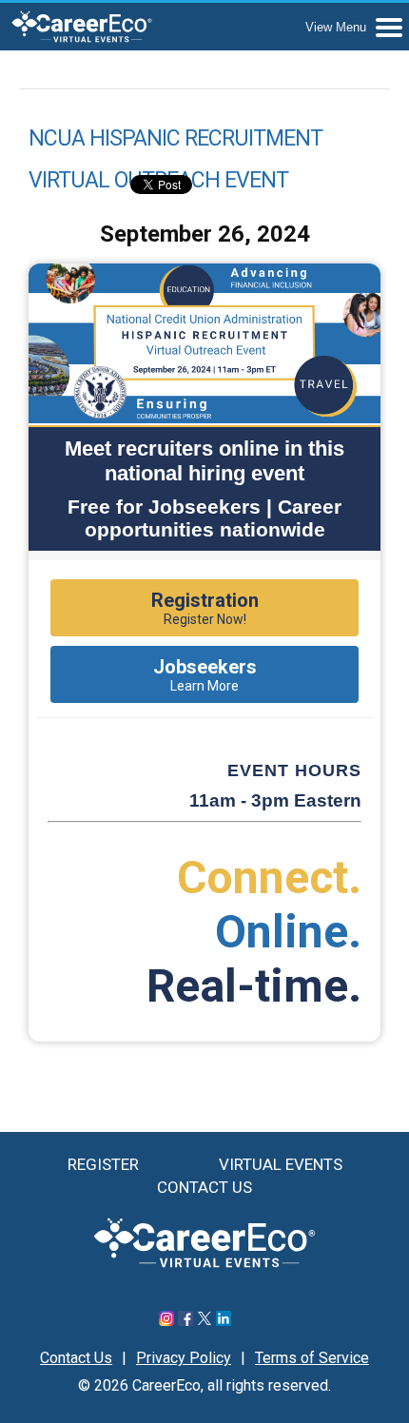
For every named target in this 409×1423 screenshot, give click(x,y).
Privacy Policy (183, 1358)
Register (103, 1164)
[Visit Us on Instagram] (166, 1321)
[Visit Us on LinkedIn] (223, 1321)
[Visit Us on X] (204, 1321)
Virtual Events (280, 1164)
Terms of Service (312, 1358)
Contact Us (204, 1187)
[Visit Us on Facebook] (185, 1321)
